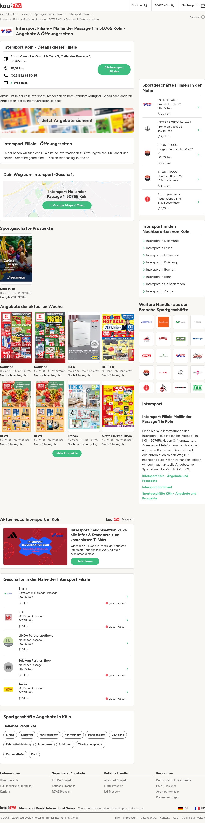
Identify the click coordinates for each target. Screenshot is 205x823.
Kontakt (165, 817)
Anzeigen (195, 17)
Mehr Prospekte (67, 453)
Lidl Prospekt (112, 791)
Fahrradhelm (73, 734)
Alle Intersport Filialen (114, 69)
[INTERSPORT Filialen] (180, 356)
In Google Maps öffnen (66, 205)
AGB (176, 817)
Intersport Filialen (79, 14)
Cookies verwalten (193, 817)
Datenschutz (148, 817)
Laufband (118, 734)
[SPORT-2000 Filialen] (146, 372)
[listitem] (16, 266)
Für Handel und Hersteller (16, 786)
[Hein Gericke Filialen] (146, 339)
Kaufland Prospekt (63, 786)
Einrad (10, 734)
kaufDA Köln (7, 14)
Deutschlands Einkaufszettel (174, 780)
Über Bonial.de (9, 780)
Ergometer (45, 744)
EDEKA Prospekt (62, 780)
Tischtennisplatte (90, 744)
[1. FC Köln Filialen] (163, 387)
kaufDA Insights (166, 786)
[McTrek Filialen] (180, 339)
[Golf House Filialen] (180, 322)
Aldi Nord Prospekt (116, 780)
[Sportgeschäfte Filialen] (146, 387)
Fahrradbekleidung (18, 744)
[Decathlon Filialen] (146, 322)
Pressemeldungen (167, 797)
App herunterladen (168, 791)
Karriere (5, 791)
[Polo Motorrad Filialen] (146, 356)
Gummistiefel (15, 754)
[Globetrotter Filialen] (163, 356)
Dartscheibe (96, 734)
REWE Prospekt (61, 791)
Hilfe (117, 817)
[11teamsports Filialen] (180, 387)
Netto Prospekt (113, 786)
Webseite (21, 83)
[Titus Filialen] (163, 339)
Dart (34, 754)
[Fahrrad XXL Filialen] (163, 372)
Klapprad (27, 734)
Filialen (25, 14)
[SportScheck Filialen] (163, 322)
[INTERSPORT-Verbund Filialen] (180, 372)
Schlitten (65, 744)
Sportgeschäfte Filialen (48, 14)
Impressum (130, 817)
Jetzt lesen (85, 561)
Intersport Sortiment (157, 487)
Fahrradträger (49, 734)
